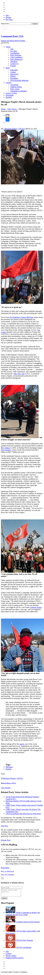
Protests (8, 769)
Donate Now (6, 840)
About (8, 47)
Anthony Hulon (36, 607)
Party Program (15, 55)
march (22, 744)
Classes (13, 72)
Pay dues (13, 51)
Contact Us (14, 64)
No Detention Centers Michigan (21, 317)
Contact (8, 954)
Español (9, 97)
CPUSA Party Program (24, 940)
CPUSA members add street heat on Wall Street (23, 814)
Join (7, 15)
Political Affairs (16, 87)
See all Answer (7, 874)
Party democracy (16, 59)
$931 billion (5, 448)
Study (8, 68)
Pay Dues (9, 19)
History (13, 76)
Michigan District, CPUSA (14, 129)
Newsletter (10, 95)
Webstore (13, 62)
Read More (5, 868)
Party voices (14, 89)
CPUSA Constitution (23, 947)
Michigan (9, 767)
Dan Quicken (6, 450)
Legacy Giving (11, 93)
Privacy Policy (11, 956)
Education (14, 70)
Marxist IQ (14, 74)
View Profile (5, 788)
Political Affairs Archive (14, 958)
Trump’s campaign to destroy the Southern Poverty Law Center (23, 914)
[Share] (24, 120)
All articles (14, 85)
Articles (8, 83)
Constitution (14, 53)
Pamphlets (14, 78)
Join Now (4, 826)
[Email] (24, 116)
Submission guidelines (18, 91)
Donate (8, 17)
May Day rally (19, 374)
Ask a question (7, 871)
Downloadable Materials (19, 80)
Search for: (5, 24)
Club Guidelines (16, 57)
